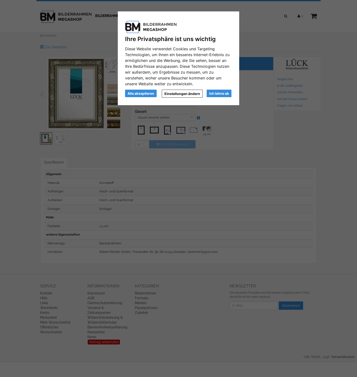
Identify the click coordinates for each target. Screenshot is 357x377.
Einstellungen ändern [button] (182, 94)
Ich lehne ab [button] (219, 93)
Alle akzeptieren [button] (141, 93)
